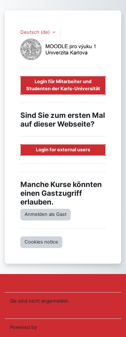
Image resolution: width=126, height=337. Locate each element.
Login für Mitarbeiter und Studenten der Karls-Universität (63, 85)
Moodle (46, 327)
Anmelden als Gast (46, 214)
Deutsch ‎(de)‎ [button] (35, 32)
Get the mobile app (31, 309)
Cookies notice (41, 242)
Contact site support (41, 282)
